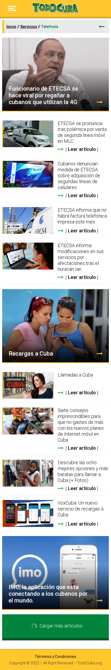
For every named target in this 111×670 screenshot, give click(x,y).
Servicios (28, 26)
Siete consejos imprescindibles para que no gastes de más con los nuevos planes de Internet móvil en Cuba (81, 425)
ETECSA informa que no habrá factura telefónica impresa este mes (82, 216)
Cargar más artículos (61, 626)
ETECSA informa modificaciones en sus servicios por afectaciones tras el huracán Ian (81, 257)
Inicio (11, 26)
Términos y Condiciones (55, 656)
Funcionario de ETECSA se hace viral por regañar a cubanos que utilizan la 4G (43, 95)
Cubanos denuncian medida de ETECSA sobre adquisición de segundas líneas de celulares (79, 175)
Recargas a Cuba (31, 353)
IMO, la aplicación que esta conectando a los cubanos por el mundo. (48, 594)
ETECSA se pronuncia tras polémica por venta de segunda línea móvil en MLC (82, 132)
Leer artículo (82, 149)
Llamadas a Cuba (75, 375)
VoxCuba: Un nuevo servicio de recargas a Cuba (80, 508)
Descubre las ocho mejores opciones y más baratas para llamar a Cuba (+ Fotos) (83, 471)
